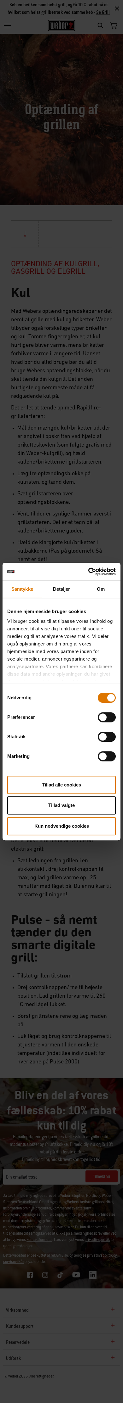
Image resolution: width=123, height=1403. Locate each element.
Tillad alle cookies (61, 784)
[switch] (107, 717)
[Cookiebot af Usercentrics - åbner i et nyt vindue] (88, 571)
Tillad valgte (61, 805)
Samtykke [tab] (22, 589)
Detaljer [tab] (61, 589)
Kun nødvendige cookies (61, 826)
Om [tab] (101, 589)
